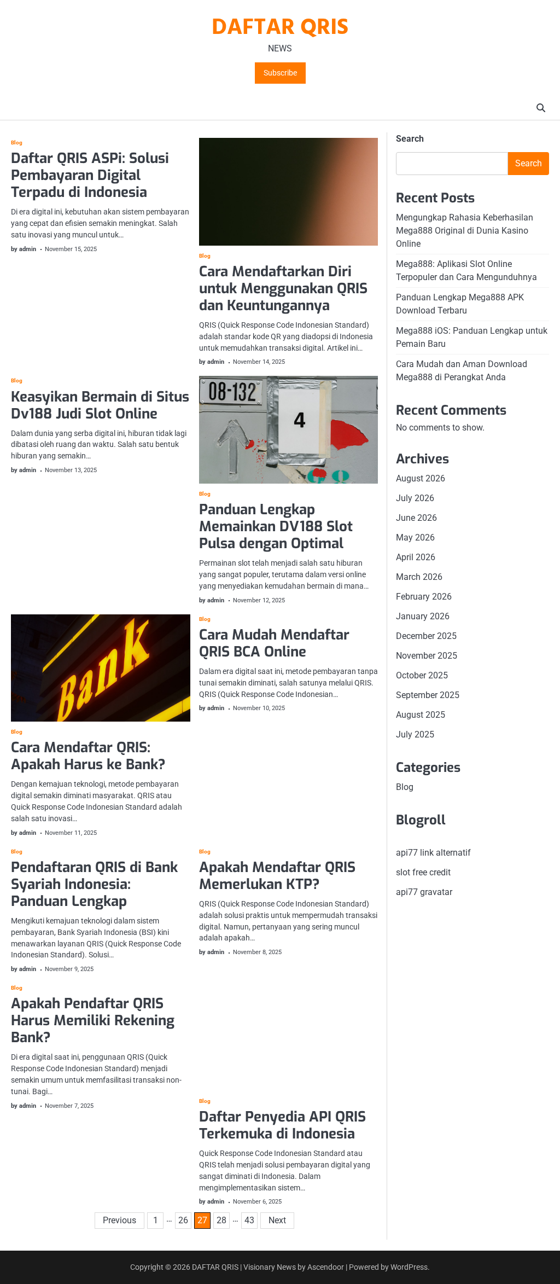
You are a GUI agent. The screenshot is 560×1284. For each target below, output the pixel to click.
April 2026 (415, 557)
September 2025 (427, 695)
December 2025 (426, 636)
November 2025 (426, 655)
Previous (119, 1220)
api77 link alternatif (433, 852)
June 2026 (416, 518)
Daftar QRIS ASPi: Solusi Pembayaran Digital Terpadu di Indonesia (90, 175)
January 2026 (423, 616)
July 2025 (415, 734)
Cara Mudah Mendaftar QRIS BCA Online (274, 643)
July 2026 (415, 498)
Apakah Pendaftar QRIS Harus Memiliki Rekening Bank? (92, 1020)
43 (249, 1220)
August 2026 (420, 478)
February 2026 (424, 596)
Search (410, 138)
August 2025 (420, 715)
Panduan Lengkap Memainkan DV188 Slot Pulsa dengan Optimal (276, 526)
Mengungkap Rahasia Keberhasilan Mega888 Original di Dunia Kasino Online (464, 230)
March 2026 (419, 577)
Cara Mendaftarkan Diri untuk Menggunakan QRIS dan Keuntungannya (283, 288)
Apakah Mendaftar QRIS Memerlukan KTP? (277, 875)
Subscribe (280, 73)
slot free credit (423, 872)
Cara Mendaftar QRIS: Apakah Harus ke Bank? (88, 756)
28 (221, 1220)
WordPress (409, 1267)
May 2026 (415, 537)
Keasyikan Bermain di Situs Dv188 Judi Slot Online (100, 405)
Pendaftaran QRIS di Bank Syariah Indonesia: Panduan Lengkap (94, 884)
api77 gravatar (424, 892)
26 (183, 1220)
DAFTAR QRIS (280, 28)
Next (277, 1220)
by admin (23, 249)
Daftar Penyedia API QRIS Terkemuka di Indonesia (282, 1125)
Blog (16, 143)
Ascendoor (325, 1267)
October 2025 (422, 675)
